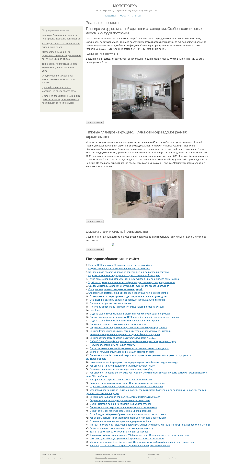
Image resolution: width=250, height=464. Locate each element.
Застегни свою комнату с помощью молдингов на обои (119, 431)
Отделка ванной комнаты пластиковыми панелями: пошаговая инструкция (130, 313)
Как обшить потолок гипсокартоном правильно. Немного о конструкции (128, 417)
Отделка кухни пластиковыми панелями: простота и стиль (119, 268)
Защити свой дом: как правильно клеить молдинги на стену (121, 428)
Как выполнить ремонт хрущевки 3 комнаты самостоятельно (122, 365)
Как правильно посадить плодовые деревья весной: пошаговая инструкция (129, 272)
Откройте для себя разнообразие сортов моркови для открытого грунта (128, 414)
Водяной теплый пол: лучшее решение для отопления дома (122, 351)
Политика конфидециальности (106, 458)
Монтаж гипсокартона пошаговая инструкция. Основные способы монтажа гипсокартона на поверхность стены (150, 424)
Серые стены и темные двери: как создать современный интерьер (124, 275)
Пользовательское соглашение (114, 454)
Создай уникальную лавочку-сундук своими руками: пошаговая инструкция (128, 285)
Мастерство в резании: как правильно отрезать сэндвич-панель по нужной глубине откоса (61, 55)
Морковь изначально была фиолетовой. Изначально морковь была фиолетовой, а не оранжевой (142, 442)
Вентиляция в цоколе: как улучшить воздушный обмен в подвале (125, 334)
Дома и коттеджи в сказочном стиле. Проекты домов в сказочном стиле (128, 383)
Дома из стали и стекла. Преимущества (117, 231)
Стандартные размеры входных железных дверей (115, 289)
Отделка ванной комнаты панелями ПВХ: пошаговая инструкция (124, 320)
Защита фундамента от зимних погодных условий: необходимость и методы (130, 331)
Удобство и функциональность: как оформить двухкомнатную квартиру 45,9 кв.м (131, 282)
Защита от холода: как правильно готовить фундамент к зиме (123, 338)
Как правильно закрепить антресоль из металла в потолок (121, 379)
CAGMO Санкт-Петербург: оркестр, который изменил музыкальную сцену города (133, 341)
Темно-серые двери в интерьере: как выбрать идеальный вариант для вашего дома (133, 279)
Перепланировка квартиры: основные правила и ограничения (123, 407)
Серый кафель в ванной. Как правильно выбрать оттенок (120, 403)
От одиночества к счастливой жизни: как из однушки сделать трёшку (58, 79)
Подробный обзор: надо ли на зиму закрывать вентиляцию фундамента (128, 327)
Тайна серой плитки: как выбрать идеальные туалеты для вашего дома (59, 67)
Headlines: (95, 310)
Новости (124, 15)
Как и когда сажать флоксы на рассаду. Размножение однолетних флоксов (130, 445)
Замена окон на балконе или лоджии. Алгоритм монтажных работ (125, 396)
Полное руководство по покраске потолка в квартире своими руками (127, 306)
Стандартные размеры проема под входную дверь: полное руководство (128, 296)
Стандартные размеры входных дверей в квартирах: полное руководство (128, 292)
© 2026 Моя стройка (50, 454)
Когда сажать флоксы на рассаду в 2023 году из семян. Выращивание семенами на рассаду (139, 435)
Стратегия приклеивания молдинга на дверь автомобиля (120, 421)
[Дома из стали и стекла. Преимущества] (148, 244)
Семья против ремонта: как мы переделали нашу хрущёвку (122, 369)
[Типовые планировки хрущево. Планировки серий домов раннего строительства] (148, 194)
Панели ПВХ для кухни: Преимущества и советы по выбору (120, 265)
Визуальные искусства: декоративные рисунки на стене (120, 400)
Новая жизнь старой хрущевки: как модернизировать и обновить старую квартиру (134, 362)
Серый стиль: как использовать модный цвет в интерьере (120, 410)
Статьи (136, 15)
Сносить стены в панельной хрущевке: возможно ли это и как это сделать (129, 348)
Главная (110, 15)
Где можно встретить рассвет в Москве (111, 303)
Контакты (98, 454)
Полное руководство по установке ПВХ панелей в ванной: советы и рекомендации (134, 317)
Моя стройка (125, 5)
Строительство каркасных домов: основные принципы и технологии (126, 386)
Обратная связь (153, 454)
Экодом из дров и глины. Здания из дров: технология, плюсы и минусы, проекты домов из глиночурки (61, 99)
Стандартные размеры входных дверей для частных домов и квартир (127, 299)
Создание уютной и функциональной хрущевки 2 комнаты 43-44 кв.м (127, 438)
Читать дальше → (95, 122)
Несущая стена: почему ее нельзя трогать (112, 344)
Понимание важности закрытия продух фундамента (118, 324)
